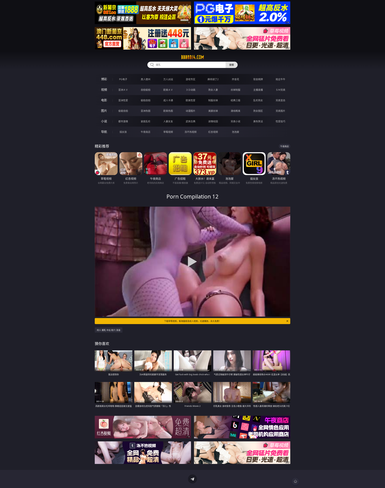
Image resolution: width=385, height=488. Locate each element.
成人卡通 (168, 100)
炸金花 (235, 79)
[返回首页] (295, 481)
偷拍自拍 (145, 100)
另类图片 (280, 110)
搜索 (231, 64)
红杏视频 (213, 132)
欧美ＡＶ (168, 89)
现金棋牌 (258, 79)
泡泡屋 (235, 132)
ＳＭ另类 (280, 89)
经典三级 (235, 100)
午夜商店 (145, 132)
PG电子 (123, 79)
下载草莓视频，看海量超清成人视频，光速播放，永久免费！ (192, 321)
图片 (104, 111)
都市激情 (123, 121)
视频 (104, 90)
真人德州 (145, 79)
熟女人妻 (213, 89)
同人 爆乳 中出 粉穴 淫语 (108, 330)
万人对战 (168, 79)
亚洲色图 (145, 110)
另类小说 (235, 121)
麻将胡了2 (213, 79)
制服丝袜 (213, 100)
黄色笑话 (258, 121)
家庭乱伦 (145, 121)
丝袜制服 (235, 89)
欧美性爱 (190, 100)
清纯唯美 (235, 110)
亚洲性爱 (123, 100)
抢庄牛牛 (280, 79)
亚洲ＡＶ (123, 89)
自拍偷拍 (145, 89)
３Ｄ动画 (190, 89)
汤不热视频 (191, 132)
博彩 (104, 79)
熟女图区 (258, 110)
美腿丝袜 (213, 110)
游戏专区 (190, 79)
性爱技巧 (280, 121)
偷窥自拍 (123, 110)
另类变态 (280, 100)
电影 (104, 100)
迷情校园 (213, 121)
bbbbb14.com (192, 57)
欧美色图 (168, 110)
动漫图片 (190, 110)
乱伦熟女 (258, 100)
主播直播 (258, 89)
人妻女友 (168, 121)
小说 (104, 121)
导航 (104, 132)
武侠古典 (190, 121)
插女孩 (123, 132)
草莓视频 (168, 132)
